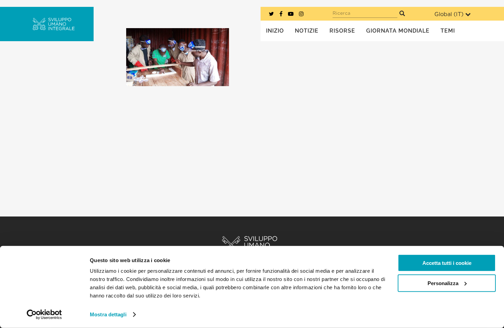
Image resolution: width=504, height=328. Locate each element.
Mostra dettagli (108, 314)
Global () (449, 14)
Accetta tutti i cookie (446, 263)
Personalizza (443, 283)
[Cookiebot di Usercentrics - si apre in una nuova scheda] (44, 314)
